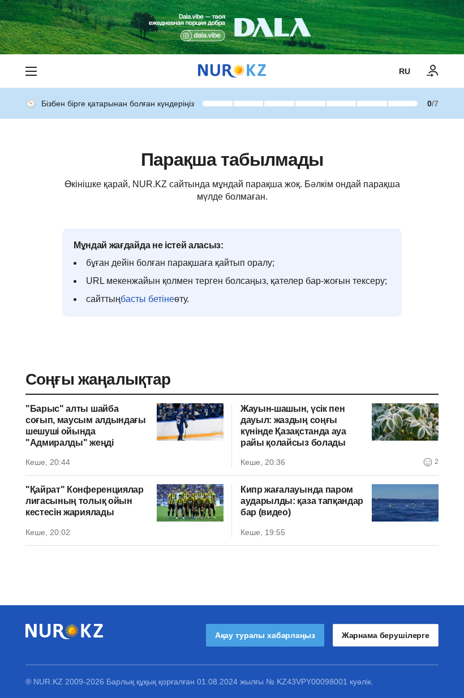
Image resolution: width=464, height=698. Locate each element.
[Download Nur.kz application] (232, 27)
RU (404, 71)
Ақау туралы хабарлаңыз (265, 635)
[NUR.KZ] (232, 71)
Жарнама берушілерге (385, 635)
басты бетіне (147, 299)
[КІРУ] (433, 71)
